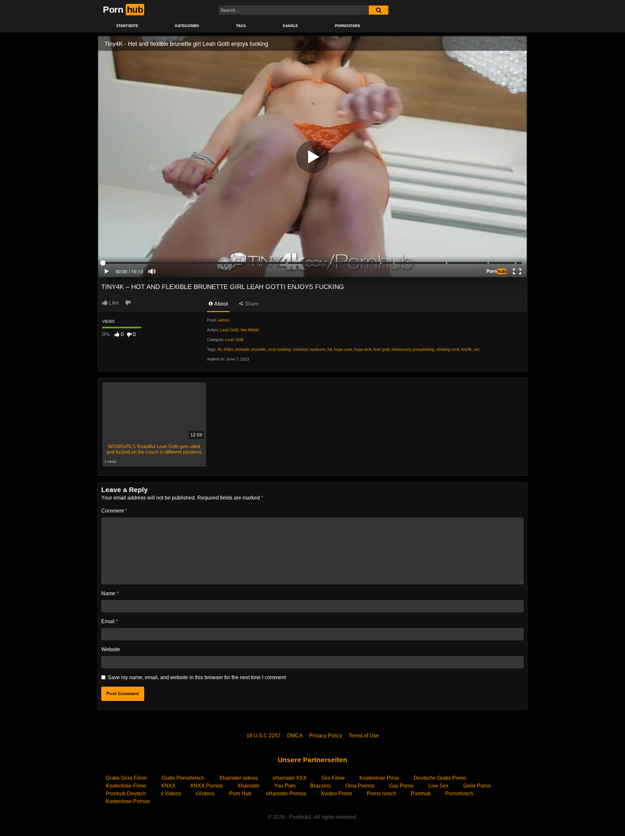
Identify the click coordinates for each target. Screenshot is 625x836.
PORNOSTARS (347, 26)
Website (110, 649)
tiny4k (466, 349)
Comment (114, 511)
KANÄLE (290, 26)
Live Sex (438, 785)
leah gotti (381, 349)
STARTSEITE (127, 26)
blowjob (242, 349)
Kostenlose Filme (126, 785)
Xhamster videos (238, 778)
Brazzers (320, 785)
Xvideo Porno (336, 793)
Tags (241, 26)
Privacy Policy (325, 735)
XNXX (168, 785)
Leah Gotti (229, 330)
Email (109, 621)
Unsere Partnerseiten (312, 759)
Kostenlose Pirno (379, 778)
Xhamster (248, 785)
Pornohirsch (459, 793)
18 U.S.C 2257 (263, 735)
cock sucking (279, 349)
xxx (476, 349)
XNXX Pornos (206, 785)
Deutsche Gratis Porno (440, 778)
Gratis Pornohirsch (182, 778)
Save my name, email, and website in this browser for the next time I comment (197, 677)
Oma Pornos (359, 785)
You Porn (285, 785)
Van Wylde (249, 330)
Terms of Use (364, 735)
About (220, 304)
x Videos (171, 793)
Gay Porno (401, 785)
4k (219, 349)
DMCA (295, 735)
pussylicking (423, 349)
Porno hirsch (381, 793)
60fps (228, 349)
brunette (258, 349)
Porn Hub (240, 793)
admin (223, 320)
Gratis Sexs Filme (126, 778)
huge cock (343, 349)
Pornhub (421, 793)
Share (251, 304)
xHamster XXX (289, 778)
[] (378, 10)
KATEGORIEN (187, 26)
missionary (401, 349)
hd (329, 349)
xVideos (205, 793)
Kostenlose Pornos (128, 801)
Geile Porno (477, 785)
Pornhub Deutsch (126, 793)
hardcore (318, 349)
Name (109, 593)
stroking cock (447, 349)
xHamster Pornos (286, 793)
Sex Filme (333, 778)
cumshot (300, 349)
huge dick (362, 349)
